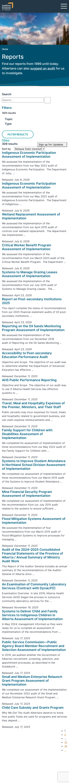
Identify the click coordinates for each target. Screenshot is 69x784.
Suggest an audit (17, 771)
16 (65, 746)
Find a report (15, 768)
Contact (12, 764)
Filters (5, 140)
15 (65, 742)
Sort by (6, 148)
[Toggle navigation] (64, 6)
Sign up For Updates (22, 758)
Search (6, 94)
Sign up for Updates (51, 144)
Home (5, 49)
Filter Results (18, 134)
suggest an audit (42, 68)
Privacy (11, 775)
